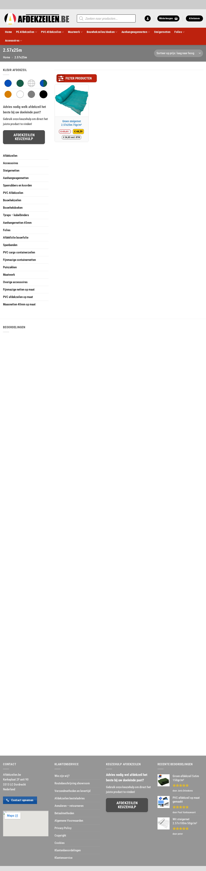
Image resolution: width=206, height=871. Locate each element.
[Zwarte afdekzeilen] (43, 94)
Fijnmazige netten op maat (19, 289)
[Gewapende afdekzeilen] (31, 83)
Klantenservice (63, 858)
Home (8, 32)
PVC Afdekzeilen (51, 32)
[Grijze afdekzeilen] (31, 94)
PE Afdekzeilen (25, 32)
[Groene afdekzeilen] (20, 83)
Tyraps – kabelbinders (16, 215)
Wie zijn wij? (62, 776)
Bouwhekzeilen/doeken (101, 32)
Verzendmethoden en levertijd (72, 791)
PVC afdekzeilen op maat (18, 297)
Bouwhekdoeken (13, 207)
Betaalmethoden (64, 813)
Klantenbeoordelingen (68, 850)
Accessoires (12, 40)
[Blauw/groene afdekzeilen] (43, 83)
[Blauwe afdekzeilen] (8, 83)
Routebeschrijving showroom (72, 783)
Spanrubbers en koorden (17, 185)
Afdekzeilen (10, 156)
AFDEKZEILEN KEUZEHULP (127, 805)
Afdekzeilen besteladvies (70, 798)
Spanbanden (10, 245)
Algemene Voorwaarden (69, 820)
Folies (178, 32)
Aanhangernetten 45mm (17, 223)
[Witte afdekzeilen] (20, 94)
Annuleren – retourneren (69, 806)
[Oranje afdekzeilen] (8, 94)
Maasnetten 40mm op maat (19, 304)
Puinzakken (10, 267)
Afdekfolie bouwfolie (15, 237)
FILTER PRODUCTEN (79, 78)
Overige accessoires (15, 282)
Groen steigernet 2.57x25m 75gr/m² (71, 123)
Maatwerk (74, 32)
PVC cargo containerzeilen (19, 252)
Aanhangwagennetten (134, 32)
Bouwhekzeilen (12, 200)
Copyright (60, 835)
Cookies (60, 843)
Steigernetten (162, 32)
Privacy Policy (63, 828)
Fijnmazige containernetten (19, 260)
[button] (148, 18)
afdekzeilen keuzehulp (24, 137)
